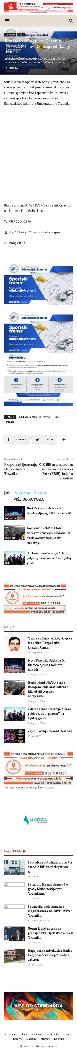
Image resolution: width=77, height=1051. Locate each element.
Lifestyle (18, 1038)
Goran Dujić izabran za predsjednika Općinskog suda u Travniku (50, 933)
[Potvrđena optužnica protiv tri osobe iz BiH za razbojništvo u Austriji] (14, 867)
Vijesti (24, 1034)
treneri (10, 421)
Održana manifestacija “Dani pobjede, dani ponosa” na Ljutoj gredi (49, 558)
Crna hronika (52, 1034)
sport (57, 416)
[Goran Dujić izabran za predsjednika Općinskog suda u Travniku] (14, 934)
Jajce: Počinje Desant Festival (50, 731)
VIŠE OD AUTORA (29, 499)
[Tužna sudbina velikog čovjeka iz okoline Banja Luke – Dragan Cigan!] (14, 643)
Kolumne (59, 1038)
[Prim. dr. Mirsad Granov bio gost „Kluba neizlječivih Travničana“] (14, 888)
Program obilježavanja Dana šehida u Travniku (20, 469)
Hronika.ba (28, 1045)
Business (10, 537)
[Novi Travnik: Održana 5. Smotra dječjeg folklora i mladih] (14, 513)
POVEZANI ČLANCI (30, 492)
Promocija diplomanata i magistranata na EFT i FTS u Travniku (50, 911)
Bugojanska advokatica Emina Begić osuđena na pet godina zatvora (50, 955)
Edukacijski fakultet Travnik (34, 416)
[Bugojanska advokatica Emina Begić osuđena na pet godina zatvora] (14, 956)
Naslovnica (11, 1034)
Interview (45, 1038)
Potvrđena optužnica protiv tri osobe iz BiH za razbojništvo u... (50, 867)
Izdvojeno (10, 34)
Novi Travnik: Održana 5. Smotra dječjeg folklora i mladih (46, 665)
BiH (7, 563)
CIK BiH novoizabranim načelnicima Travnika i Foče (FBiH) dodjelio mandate (56, 471)
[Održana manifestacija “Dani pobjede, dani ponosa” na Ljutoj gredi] (14, 558)
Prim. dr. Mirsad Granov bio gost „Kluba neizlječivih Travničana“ (48, 889)
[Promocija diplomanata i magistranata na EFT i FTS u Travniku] (14, 911)
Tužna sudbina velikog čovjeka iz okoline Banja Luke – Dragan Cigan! (50, 643)
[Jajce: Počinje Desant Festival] (14, 736)
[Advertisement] (38, 150)
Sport (20, 34)
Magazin (31, 1038)
